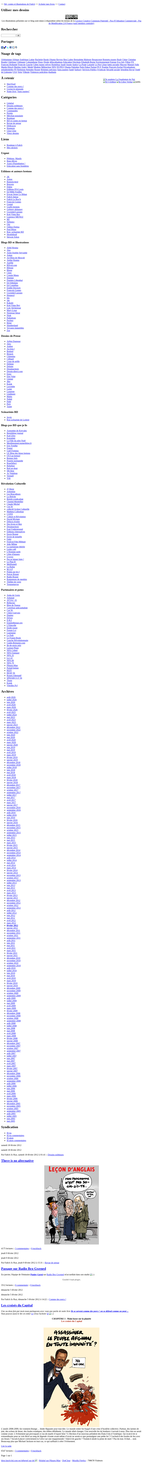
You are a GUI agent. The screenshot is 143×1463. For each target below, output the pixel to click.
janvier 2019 (12, 760)
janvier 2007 (12, 1071)
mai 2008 (11, 1031)
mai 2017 (11, 797)
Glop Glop (11, 131)
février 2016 (12, 820)
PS (15, 69)
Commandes (12, 111)
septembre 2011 (14, 938)
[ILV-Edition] (109, 82)
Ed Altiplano (12, 283)
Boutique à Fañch (14, 145)
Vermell (10, 476)
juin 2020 (11, 735)
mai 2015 (11, 840)
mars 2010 (11, 980)
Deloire (10, 366)
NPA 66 (10, 660)
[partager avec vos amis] (16, 48)
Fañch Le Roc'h (14, 199)
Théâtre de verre (14, 582)
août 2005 (11, 1113)
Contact (61, 4)
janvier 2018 (12, 782)
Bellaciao (11, 603)
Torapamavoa (13, 584)
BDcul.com (12, 265)
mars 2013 (11, 893)
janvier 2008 (12, 1041)
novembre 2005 (14, 1106)
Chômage (21, 62)
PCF (99, 67)
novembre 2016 (14, 807)
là (48, 1314)
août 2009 (11, 998)
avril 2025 (11, 712)
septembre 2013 (14, 880)
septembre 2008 (14, 1021)
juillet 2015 (12, 835)
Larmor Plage (13, 648)
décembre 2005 (13, 1103)
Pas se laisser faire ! (15, 559)
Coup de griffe (13, 361)
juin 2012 (11, 915)
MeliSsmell (12, 564)
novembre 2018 (14, 765)
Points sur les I (13, 572)
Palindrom (11, 318)
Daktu (9, 187)
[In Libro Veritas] (125, 82)
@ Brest (10, 489)
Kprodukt (11, 438)
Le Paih (10, 635)
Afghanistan (6, 59)
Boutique (11, 118)
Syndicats (101, 69)
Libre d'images (13, 554)
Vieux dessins (13, 133)
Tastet (9, 406)
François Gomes (14, 202)
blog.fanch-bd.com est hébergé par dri (18, 1460)
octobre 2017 (12, 790)
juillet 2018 (12, 767)
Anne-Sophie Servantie (17, 253)
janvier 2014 (12, 873)
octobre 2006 (12, 1078)
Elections (77, 62)
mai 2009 (11, 1003)
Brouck (10, 354)
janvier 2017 (12, 805)
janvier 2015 (12, 848)
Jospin (69, 64)
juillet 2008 (12, 1026)
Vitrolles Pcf (12, 685)
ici (32, 1314)
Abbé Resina (12, 248)
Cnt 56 (10, 506)
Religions (21, 69)
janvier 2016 (12, 822)
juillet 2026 (12, 700)
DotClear (66, 1460)
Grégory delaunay (15, 209)
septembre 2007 (14, 1051)
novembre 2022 (14, 730)
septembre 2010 (14, 965)
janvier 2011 (12, 955)
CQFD (10, 514)
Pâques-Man (12, 665)
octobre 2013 (12, 878)
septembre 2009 (14, 996)
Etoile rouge (12, 628)
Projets (10, 113)
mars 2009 (11, 1008)
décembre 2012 (13, 900)
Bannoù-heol (12, 182)
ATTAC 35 (12, 600)
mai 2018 (11, 772)
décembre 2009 (13, 988)
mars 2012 (11, 923)
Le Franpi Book (14, 638)
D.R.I (9, 620)
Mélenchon (46, 67)
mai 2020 (11, 737)
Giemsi (10, 379)
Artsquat (10, 598)
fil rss (9, 1133)
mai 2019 (11, 750)
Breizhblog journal (15, 433)
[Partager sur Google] (13, 48)
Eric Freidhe (12, 446)
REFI (9, 670)
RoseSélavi (12, 463)
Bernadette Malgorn (82, 59)
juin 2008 (11, 1028)
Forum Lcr (11, 630)
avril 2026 (11, 705)
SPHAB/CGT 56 (14, 678)
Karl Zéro (11, 435)
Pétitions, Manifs (14, 158)
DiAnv (10, 618)
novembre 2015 (14, 827)
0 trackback (36, 1248)
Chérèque (12, 62)
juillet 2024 (12, 715)
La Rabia (11, 567)
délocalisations (56, 62)
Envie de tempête (14, 537)
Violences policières (39, 72)
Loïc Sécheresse (14, 308)
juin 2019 (11, 747)
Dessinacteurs (13, 369)
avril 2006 (11, 1093)
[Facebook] (10, 48)
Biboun (10, 268)
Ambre (10, 346)
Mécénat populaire (15, 116)
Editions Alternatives (16, 531)
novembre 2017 (14, 787)
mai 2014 (11, 863)
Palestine (75, 67)
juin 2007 (11, 1058)
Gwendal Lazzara (14, 212)
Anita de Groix (13, 595)
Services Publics (89, 69)
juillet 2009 (12, 1001)
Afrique (15, 59)
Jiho (8, 381)
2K (8, 177)
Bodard (10, 351)
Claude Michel (13, 504)
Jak (8, 300)
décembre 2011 (13, 930)
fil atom (10, 1138)
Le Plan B (11, 562)
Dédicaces (11, 126)
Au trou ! (11, 349)
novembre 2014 (14, 853)
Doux (40, 62)
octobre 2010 (12, 963)
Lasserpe (11, 391)
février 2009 (12, 1011)
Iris (8, 298)
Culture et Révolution (16, 516)
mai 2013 (11, 888)
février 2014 (12, 870)
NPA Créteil (12, 650)
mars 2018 (11, 777)
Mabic (9, 396)
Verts (20, 72)
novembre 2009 (14, 991)
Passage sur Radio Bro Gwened (23, 1268)
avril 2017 (11, 800)
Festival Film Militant (16, 542)
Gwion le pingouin (15, 89)
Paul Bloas (11, 229)
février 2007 (12, 1068)
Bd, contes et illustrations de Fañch (19, 4)
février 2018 (12, 780)
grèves (48, 64)
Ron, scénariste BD (15, 232)
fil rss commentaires (15, 1135)
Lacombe (11, 386)
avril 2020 (11, 740)
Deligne (10, 364)
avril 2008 (11, 1033)
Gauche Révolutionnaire (17, 640)
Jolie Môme (12, 544)
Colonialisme (31, 62)
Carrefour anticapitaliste (17, 608)
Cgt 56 (10, 610)
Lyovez (10, 557)
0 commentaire (21, 1285)
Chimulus (11, 356)
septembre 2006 (14, 1081)
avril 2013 (11, 890)
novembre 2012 (14, 903)
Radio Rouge (12, 577)
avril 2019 (11, 752)
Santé (71, 69)
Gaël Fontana (13, 451)
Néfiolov (11, 222)
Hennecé (11, 295)
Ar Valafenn (12, 473)
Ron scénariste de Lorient (18, 420)
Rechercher (9, 29)
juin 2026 (11, 702)
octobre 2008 (12, 1018)
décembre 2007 (13, 1043)
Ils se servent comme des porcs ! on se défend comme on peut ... (99, 1311)
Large (9, 389)
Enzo (9, 374)
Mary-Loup (12, 310)
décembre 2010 (13, 958)
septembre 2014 (14, 855)
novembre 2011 (13, 933)
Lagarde (90, 64)
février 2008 (12, 1038)
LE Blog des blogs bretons (18, 453)
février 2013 (12, 895)
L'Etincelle (11, 625)
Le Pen (98, 64)
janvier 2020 (12, 745)
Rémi (9, 323)
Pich (9, 404)
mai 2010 (11, 975)
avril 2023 (11, 720)
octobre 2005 (12, 1108)
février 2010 (12, 983)
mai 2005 (11, 1121)
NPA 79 (10, 663)
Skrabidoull (12, 234)
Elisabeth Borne (88, 62)
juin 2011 (11, 943)
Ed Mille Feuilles (14, 192)
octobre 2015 (12, 830)
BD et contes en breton (17, 121)
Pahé (9, 401)
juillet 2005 (12, 1116)
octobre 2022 (12, 732)
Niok (9, 315)
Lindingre (11, 394)
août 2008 (11, 1023)
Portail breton (13, 668)
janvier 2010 (12, 985)
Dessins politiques (15, 106)
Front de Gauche (25, 64)
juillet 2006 (12, 1086)
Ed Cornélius (12, 285)
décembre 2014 (13, 850)
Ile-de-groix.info (14, 645)
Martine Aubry (20, 67)
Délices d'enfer (13, 521)
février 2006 (12, 1098)
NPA (54, 67)
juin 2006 (11, 1088)
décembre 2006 (13, 1073)
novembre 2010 (14, 960)
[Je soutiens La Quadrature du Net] (119, 79)
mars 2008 (11, 1036)
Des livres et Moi (14, 524)
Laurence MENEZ (15, 217)
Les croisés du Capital (17, 1305)
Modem (37, 67)
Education (67, 62)
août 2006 (11, 1083)
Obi (8, 224)
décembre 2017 (13, 785)
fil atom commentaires (16, 1140)
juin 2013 (11, 885)
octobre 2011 (12, 935)
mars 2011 (11, 950)
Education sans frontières (18, 166)
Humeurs (11, 128)
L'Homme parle (14, 552)
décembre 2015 (13, 825)
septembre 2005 (14, 1111)
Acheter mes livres (46, 4)
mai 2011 (11, 945)
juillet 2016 (12, 815)
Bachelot (39, 59)
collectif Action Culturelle (18, 509)
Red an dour (12, 468)
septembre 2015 (14, 832)
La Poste (82, 64)
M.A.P (10, 569)
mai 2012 (11, 918)
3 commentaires (22, 1248)
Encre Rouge (12, 534)
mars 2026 (11, 707)
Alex (9, 344)
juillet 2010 (12, 970)
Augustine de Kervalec (17, 430)
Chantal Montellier (15, 501)
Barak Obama (49, 59)
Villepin (26, 72)
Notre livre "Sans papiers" (18, 91)
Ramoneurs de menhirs (17, 579)
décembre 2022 (13, 727)
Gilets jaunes (39, 64)
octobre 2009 (12, 993)
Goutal (10, 204)
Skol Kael (11, 84)
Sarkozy (78, 69)
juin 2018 (11, 770)
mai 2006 (11, 1091)
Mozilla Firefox (79, 1460)
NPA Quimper (13, 653)
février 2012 (12, 925)
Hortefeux (55, 64)
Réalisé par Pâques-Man (49, 1460)
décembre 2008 (13, 1013)
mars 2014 (11, 868)
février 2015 (12, 845)
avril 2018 (11, 775)
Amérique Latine (27, 59)
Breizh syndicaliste (15, 499)
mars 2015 (11, 843)
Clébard (10, 359)
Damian (10, 278)
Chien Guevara (13, 613)
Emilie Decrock (14, 288)
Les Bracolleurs (14, 494)
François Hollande (9, 64)
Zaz (8, 330)
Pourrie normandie (15, 461)
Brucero (10, 184)
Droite (46, 62)
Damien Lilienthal (15, 280)
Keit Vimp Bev (13, 214)
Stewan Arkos (13, 237)
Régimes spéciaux (49, 69)
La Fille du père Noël (16, 440)
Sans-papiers (62, 69)
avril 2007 (11, 1063)
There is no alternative (17, 1160)
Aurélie (10, 263)
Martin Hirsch (7, 67)
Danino (10, 615)
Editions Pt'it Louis (15, 189)
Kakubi (10, 303)
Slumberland (12, 325)
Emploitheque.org (14, 623)
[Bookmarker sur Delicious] (5, 48)
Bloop (9, 270)
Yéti (8, 478)
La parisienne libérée (16, 547)
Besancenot (97, 59)
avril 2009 (11, 1006)
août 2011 (11, 940)
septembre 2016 (14, 810)
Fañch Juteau (12, 197)
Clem (9, 273)
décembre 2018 (13, 762)
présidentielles (7, 69)
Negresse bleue (13, 313)
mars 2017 (11, 802)
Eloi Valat (11, 376)
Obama (67, 67)
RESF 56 (11, 673)
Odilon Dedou (13, 227)
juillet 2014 (12, 860)
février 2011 (12, 953)
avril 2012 (11, 920)
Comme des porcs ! (15, 86)
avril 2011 (11, 948)
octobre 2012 (12, 905)
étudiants (52, 72)
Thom (9, 680)
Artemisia (11, 491)
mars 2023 (11, 722)
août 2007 (11, 1053)
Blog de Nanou (13, 605)
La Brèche (11, 496)
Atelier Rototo (13, 260)
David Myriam (13, 519)
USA (15, 72)
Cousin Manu (13, 275)
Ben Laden (68, 59)
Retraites (30, 69)
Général (10, 103)
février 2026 (12, 710)
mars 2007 (11, 1066)
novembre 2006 (14, 1076)
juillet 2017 (12, 795)
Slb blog (10, 471)
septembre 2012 (14, 908)
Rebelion (11, 466)
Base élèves (12, 161)
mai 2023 (11, 717)
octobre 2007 (12, 1048)
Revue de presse (14, 123)
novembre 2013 (14, 875)
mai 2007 (11, 1061)
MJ (8, 219)
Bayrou (59, 59)
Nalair (9, 399)
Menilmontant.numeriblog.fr (19, 443)
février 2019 (12, 757)
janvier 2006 (12, 1101)
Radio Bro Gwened (55, 1274)
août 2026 (11, 697)
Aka (8, 250)
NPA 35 (10, 655)
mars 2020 (11, 742)
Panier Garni (36, 1274)
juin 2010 (11, 973)
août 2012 (11, 910)
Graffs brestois (13, 207)
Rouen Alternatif (14, 675)
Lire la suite (6, 1446)
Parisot (94, 67)
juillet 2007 (12, 1056)
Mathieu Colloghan (15, 511)
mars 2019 (11, 755)
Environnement (102, 62)
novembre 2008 (14, 1016)
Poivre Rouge (13, 574)
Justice (75, 64)
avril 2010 (11, 978)
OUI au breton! (13, 456)
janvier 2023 (12, 725)
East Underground (15, 529)
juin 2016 (11, 817)
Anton (9, 179)
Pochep (10, 320)
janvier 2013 (12, 898)
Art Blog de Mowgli (16, 258)
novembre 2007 (14, 1046)
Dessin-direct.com (15, 371)
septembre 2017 (14, 792)
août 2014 (11, 858)
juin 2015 (11, 837)
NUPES (60, 67)
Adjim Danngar (14, 341)
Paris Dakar (85, 67)
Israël (63, 64)
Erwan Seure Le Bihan (17, 194)
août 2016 (11, 812)
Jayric (9, 417)
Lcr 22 (10, 658)
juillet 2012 (12, 913)
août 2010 (11, 968)
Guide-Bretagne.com (16, 643)
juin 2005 (11, 1118)
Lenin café (11, 549)
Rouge (37, 69)
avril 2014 (11, 865)
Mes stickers (12, 147)
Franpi (9, 448)
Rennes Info (12, 458)
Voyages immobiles (15, 328)
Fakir (9, 539)
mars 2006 (11, 1096)
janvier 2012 (12, 928)
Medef (30, 67)
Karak (9, 384)
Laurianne (11, 633)
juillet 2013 (12, 883)
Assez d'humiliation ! (16, 163)
